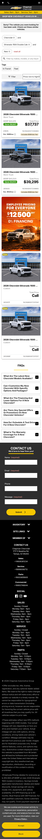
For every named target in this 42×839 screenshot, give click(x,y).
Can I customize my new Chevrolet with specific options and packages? (16, 388)
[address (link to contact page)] (3, 3)
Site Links (19, 531)
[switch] (39, 3)
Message (13, 497)
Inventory (19, 525)
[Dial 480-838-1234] (8, 3)
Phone (7, 484)
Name (12, 457)
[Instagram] (21, 596)
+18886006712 (21, 569)
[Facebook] (16, 596)
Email (12, 470)
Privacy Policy (20, 819)
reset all (17, 51)
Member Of (19, 538)
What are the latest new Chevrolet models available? (18, 377)
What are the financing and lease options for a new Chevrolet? (18, 400)
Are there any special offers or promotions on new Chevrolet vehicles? (18, 412)
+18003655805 (21, 577)
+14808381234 (21, 561)
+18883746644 (21, 585)
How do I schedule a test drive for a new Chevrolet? (19, 423)
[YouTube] (25, 596)
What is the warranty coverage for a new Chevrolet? (15, 434)
